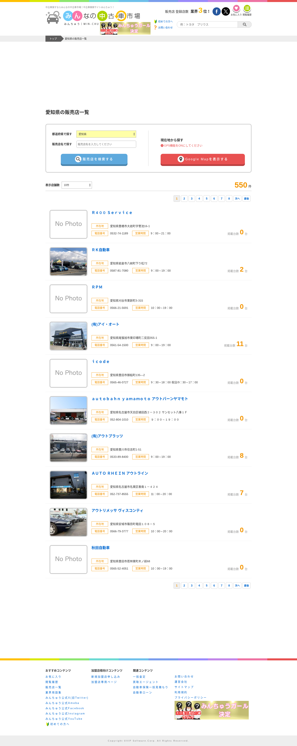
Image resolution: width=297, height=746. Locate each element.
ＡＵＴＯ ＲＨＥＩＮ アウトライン (120, 473)
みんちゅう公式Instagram (65, 713)
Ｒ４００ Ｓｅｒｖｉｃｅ (112, 213)
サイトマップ (184, 687)
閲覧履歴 (51, 681)
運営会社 (181, 681)
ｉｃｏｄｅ (101, 362)
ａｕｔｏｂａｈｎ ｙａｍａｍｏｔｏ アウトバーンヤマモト (140, 399)
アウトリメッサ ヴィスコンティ (117, 511)
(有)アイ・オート (105, 324)
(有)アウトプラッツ (107, 436)
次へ (237, 198)
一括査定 (139, 676)
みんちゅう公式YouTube (64, 718)
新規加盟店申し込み (105, 676)
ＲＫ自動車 (101, 250)
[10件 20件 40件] (77, 185)
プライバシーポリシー (191, 697)
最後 (246, 198)
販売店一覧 (53, 687)
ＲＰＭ (97, 287)
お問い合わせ (184, 676)
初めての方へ (60, 724)
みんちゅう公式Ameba (62, 703)
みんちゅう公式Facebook (64, 708)
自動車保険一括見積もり (151, 687)
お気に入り (53, 676)
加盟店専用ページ (104, 681)
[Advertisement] (148, 72)
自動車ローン (142, 692)
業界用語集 (53, 692)
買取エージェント (146, 681)
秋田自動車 (101, 548)
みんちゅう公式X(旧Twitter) (66, 697)
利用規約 (181, 692)
